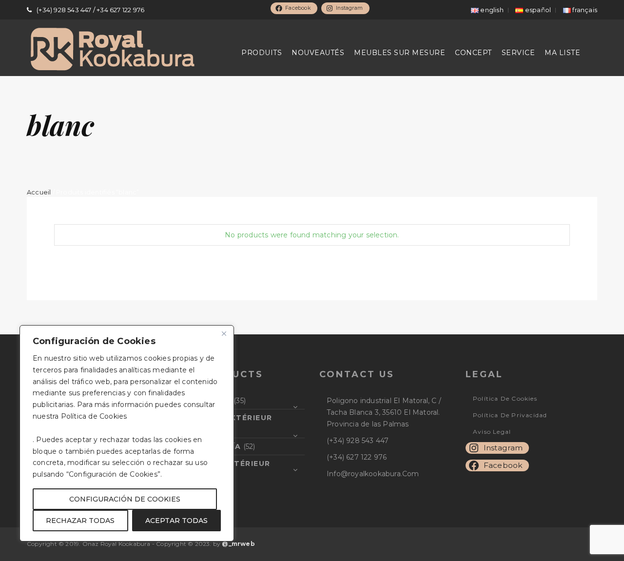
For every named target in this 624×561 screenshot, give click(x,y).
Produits (261, 52)
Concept (473, 52)
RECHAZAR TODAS (80, 520)
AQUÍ (138, 416)
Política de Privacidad (510, 415)
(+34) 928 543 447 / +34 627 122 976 (90, 10)
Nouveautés (318, 52)
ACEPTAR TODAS (176, 520)
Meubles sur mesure (399, 52)
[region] (127, 433)
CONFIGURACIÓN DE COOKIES (124, 499)
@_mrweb (238, 543)
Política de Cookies (505, 398)
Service (518, 52)
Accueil (39, 192)
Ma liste (562, 52)
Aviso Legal (492, 431)
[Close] (224, 333)
